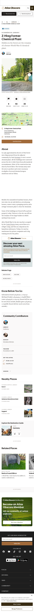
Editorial (5, 575)
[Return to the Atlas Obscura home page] (11, 8)
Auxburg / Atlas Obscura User (22, 92)
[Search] (28, 8)
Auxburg (6, 329)
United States (10, 224)
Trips (3, 580)
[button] (8, 99)
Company (5, 591)
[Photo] (28, 388)
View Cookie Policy (11, 600)
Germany (17, 157)
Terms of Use (17, 264)
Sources (5, 371)
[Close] (32, 595)
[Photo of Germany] (7, 431)
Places (4, 569)
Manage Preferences (17, 609)
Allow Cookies (17, 604)
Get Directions (17, 141)
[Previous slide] (4, 74)
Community (6, 585)
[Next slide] (29, 74)
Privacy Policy (10, 264)
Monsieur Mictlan (8, 342)
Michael (8, 54)
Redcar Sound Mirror (9, 473)
